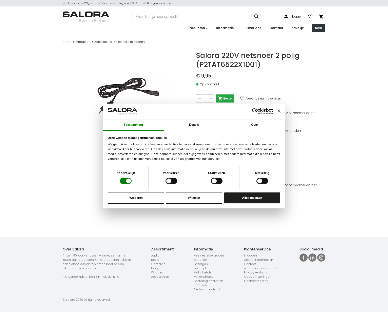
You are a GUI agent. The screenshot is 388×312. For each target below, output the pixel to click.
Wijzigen (194, 197)
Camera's (158, 264)
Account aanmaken (258, 260)
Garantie (200, 260)
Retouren (200, 285)
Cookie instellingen (257, 277)
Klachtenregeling (256, 281)
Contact (276, 28)
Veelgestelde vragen (209, 255)
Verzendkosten (204, 277)
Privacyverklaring (256, 272)
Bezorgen (201, 264)
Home (67, 42)
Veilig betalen (203, 272)
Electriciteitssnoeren (130, 42)
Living (155, 268)
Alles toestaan (252, 197)
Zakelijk (297, 28)
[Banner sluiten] (279, 111)
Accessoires (103, 42)
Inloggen (250, 255)
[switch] (171, 181)
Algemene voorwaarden (261, 268)
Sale (318, 28)
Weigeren (136, 197)
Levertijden (201, 268)
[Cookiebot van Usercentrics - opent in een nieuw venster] (255, 111)
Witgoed (157, 272)
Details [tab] (194, 124)
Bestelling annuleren (208, 281)
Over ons (253, 28)
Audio (155, 255)
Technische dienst (207, 289)
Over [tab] (254, 124)
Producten (82, 42)
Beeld (155, 260)
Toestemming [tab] (133, 124)
